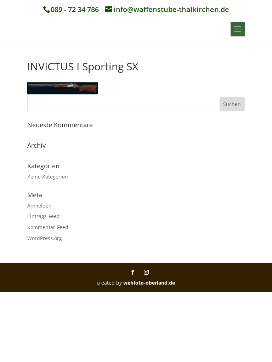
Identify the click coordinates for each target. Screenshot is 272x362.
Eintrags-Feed (43, 216)
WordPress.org (44, 238)
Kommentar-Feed (47, 227)
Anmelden (39, 205)
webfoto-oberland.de (149, 282)
